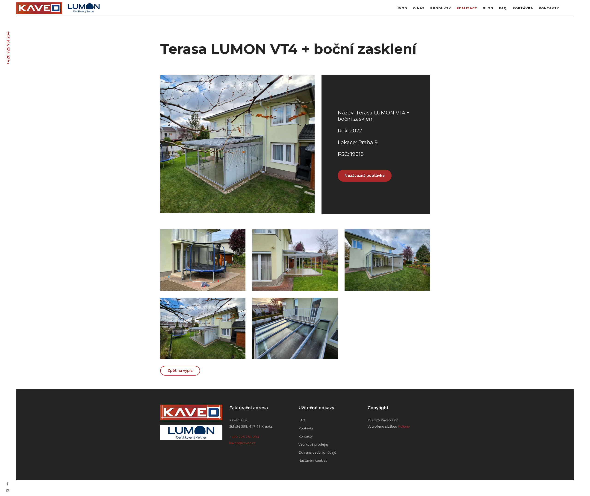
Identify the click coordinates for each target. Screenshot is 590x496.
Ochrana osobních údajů (317, 452)
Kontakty (549, 8)
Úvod (401, 8)
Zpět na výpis (180, 370)
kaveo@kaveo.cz (242, 443)
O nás (419, 8)
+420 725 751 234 (8, 47)
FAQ (503, 8)
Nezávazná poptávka (365, 175)
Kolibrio (404, 426)
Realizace (467, 8)
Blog (488, 8)
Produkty (440, 8)
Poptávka (523, 8)
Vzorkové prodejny (313, 444)
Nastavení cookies (312, 460)
